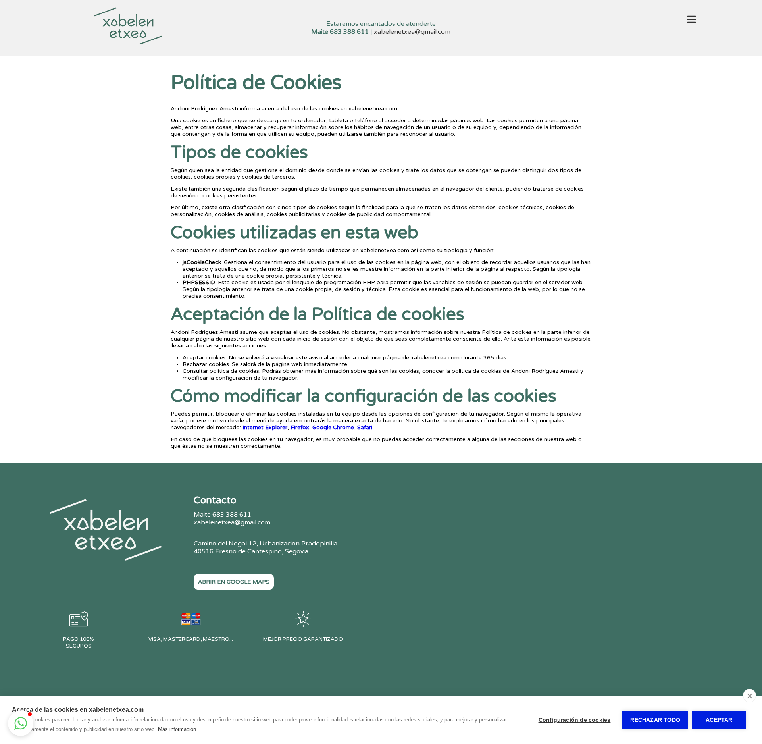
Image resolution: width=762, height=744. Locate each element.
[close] (749, 695)
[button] (20, 723)
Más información (177, 729)
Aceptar (719, 720)
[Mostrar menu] (691, 21)
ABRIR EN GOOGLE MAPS (233, 581)
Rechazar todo (655, 720)
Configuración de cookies (575, 720)
